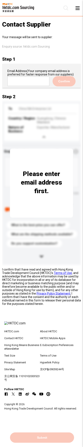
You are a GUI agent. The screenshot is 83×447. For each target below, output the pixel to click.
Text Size (9, 355)
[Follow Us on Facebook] (6, 394)
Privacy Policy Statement (53, 293)
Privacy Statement (15, 362)
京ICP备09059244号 (52, 369)
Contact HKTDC (13, 338)
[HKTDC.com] (41, 325)
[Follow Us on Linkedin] (20, 394)
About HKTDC (48, 331)
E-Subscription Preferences (56, 345)
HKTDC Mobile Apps (52, 338)
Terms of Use (63, 273)
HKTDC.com (11, 331)
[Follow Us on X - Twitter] (13, 394)
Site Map (9, 369)
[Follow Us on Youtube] (41, 394)
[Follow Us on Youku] (48, 394)
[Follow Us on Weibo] (27, 394)
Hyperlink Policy (49, 362)
